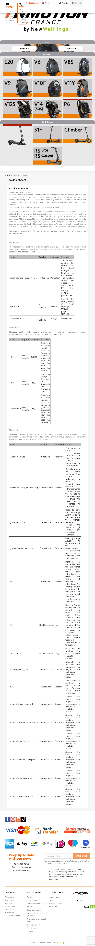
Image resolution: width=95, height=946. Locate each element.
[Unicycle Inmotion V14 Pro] (47, 109)
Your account (57, 892)
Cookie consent (33, 925)
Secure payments (34, 910)
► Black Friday (10, 912)
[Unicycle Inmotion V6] (47, 67)
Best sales (9, 903)
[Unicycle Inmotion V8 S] (77, 67)
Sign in (52, 900)
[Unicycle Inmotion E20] (17, 67)
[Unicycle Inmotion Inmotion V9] (17, 88)
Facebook (7, 819)
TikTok (23, 819)
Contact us (77, 900)
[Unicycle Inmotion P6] (77, 109)
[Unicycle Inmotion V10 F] (47, 88)
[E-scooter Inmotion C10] (17, 134)
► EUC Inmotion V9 (12, 916)
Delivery (30, 897)
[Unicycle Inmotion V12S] (17, 109)
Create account (55, 903)
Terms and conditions (36, 903)
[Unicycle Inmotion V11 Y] (77, 88)
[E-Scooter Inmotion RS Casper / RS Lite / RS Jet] (47, 155)
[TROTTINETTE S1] (77, 134)
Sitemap (30, 931)
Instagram (18, 819)
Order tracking (55, 897)
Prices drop (9, 897)
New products (11, 900)
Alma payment (33, 928)
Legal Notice (32, 900)
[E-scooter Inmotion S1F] (47, 134)
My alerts (53, 907)
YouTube (13, 819)
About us (31, 907)
